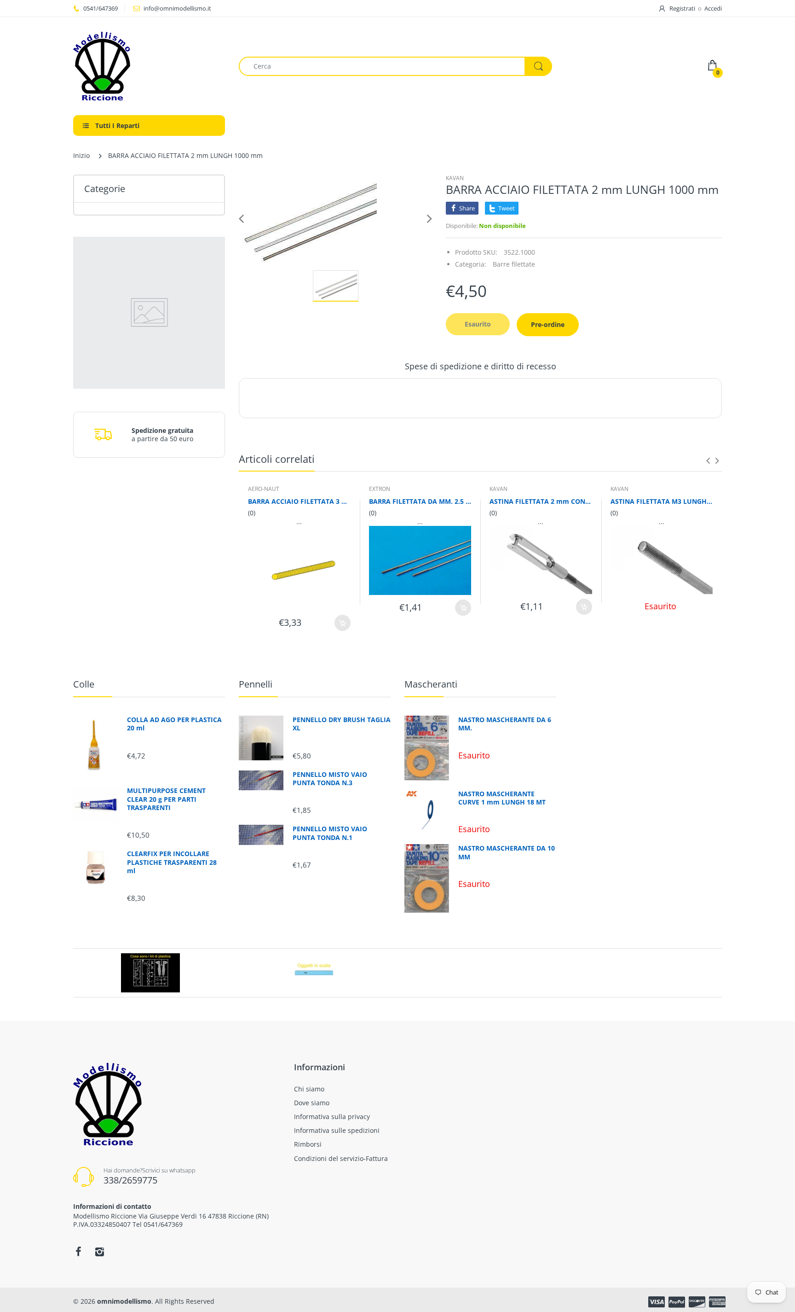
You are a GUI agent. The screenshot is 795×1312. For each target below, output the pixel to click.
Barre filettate (514, 264)
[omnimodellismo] (149, 66)
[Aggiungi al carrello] (342, 623)
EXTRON (379, 489)
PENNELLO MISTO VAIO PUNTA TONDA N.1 (330, 833)
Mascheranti (430, 684)
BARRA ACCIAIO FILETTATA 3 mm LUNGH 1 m (299, 501)
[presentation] (708, 460)
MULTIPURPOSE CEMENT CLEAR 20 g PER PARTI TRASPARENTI (166, 799)
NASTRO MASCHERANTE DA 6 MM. (504, 724)
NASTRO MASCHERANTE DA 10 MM (506, 852)
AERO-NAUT (263, 489)
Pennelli (255, 684)
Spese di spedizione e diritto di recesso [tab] (480, 366)
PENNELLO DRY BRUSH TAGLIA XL (342, 724)
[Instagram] (99, 1251)
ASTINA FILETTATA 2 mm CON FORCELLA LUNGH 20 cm (541, 501)
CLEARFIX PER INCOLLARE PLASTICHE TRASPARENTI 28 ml (172, 862)
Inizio (81, 155)
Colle (83, 684)
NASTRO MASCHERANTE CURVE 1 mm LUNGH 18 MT (502, 798)
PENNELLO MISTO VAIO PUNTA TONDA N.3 (330, 778)
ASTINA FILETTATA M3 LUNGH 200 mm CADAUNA (662, 501)
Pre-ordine (548, 324)
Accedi (713, 8)
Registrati (682, 8)
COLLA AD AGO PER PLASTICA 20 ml (174, 724)
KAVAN (455, 178)
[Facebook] (78, 1251)
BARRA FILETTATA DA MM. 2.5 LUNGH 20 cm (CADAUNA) (420, 501)
